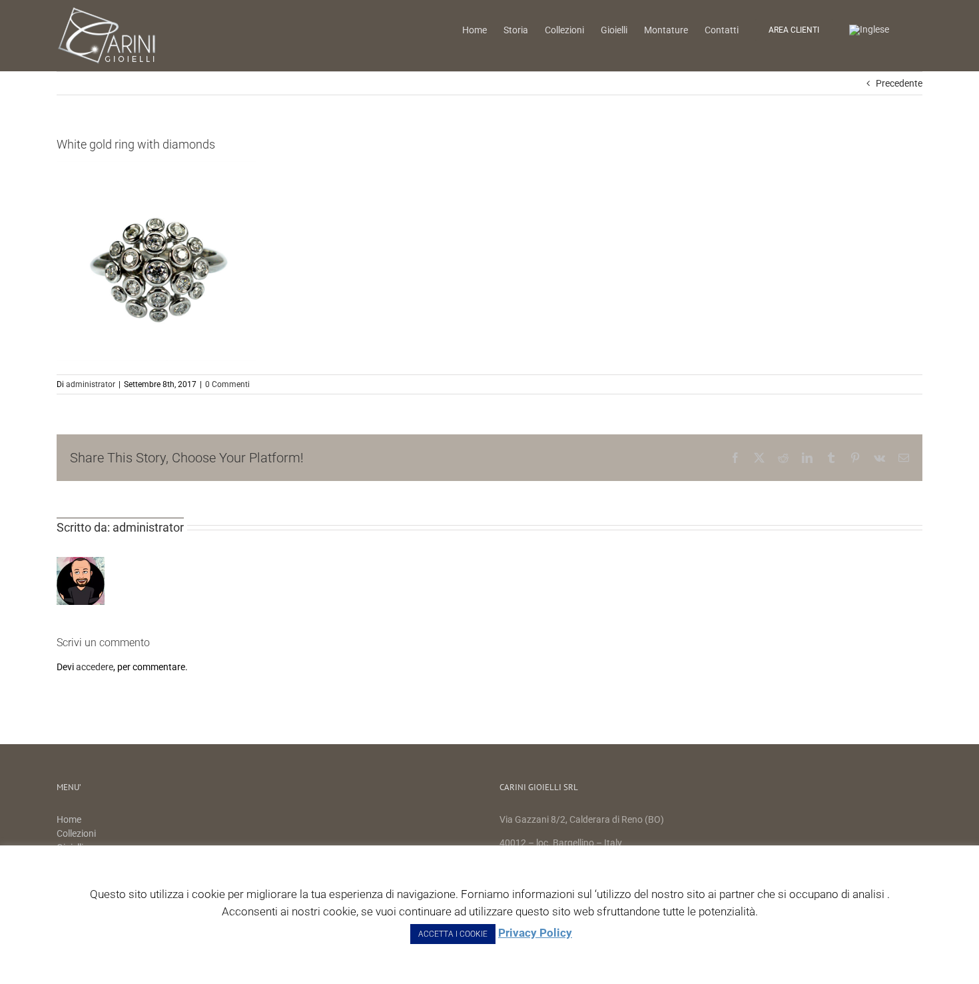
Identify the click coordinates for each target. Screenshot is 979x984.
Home (70, 819)
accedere (94, 667)
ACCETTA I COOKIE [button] (453, 934)
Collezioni (76, 833)
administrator (90, 384)
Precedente (899, 83)
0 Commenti (227, 384)
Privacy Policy (535, 932)
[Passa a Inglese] (869, 29)
